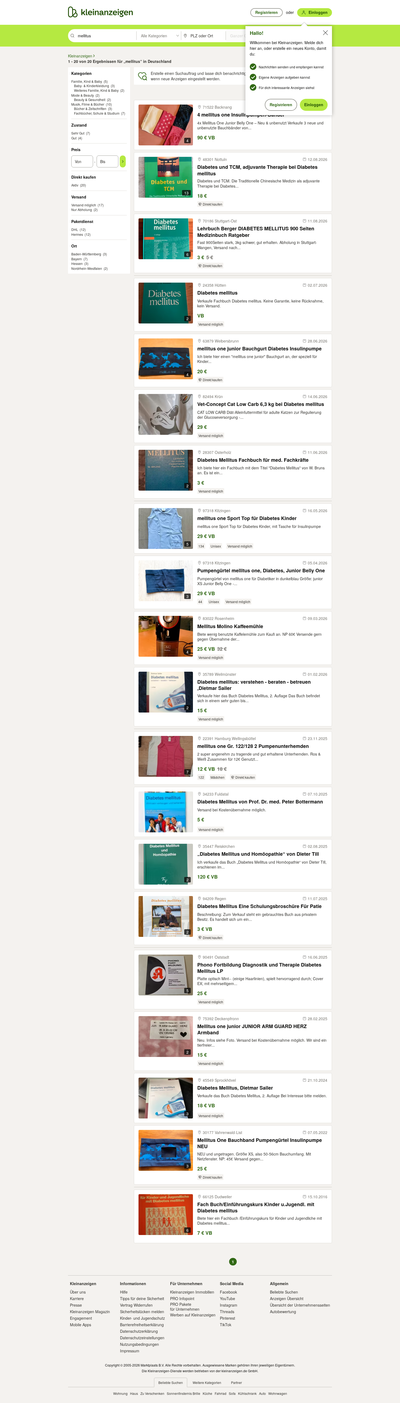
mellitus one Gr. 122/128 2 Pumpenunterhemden (253, 746)
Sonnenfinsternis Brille (183, 1393)
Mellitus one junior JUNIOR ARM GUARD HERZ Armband (252, 1029)
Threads (227, 1311)
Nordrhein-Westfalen (86, 268)
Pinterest (227, 1318)
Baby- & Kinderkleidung (91, 85)
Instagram (228, 1305)
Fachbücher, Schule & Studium (96, 113)
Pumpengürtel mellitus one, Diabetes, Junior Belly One (261, 570)
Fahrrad (220, 1393)
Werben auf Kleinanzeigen (193, 1315)
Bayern (76, 258)
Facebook (228, 1292)
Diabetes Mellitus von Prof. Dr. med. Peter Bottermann (260, 802)
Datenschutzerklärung (139, 1331)
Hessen (77, 263)
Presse (76, 1305)
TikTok (225, 1324)
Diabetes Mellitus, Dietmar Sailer (235, 1088)
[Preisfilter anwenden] (123, 161)
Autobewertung (283, 1311)
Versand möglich (83, 205)
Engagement (81, 1318)
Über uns (78, 1292)
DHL (74, 229)
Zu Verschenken (152, 1393)
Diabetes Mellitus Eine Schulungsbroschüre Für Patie (259, 906)
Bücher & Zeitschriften (90, 108)
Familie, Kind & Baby (86, 81)
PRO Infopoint (182, 1298)
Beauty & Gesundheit (89, 99)
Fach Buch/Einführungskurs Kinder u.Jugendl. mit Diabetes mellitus (255, 1207)
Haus (134, 1393)
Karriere (77, 1298)
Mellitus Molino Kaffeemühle (230, 626)
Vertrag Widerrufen (136, 1305)
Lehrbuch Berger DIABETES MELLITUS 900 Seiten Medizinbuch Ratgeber (255, 231)
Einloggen (313, 104)
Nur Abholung (81, 209)
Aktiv (74, 185)
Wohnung (120, 1393)
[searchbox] (106, 35)
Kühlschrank (247, 1393)
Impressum (129, 1350)
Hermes (77, 234)
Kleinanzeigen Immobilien (192, 1292)
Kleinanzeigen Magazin (90, 1311)
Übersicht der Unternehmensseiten (300, 1305)
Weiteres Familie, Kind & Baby (96, 90)
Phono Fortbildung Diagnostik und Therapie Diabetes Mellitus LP (259, 968)
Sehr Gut (77, 133)
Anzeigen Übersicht (286, 1298)
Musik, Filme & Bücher (87, 104)
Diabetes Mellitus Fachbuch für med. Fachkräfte (253, 460)
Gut (73, 138)
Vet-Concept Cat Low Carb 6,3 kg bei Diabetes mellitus (260, 404)
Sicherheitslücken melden (142, 1311)
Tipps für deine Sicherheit (142, 1298)
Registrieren (281, 104)
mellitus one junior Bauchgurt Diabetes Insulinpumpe (259, 349)
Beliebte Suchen (284, 1292)
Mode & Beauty (82, 95)
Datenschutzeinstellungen (142, 1337)
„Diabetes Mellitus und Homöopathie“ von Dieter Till (258, 854)
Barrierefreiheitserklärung (142, 1324)
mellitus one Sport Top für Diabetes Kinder (247, 518)
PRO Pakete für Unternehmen (184, 1307)
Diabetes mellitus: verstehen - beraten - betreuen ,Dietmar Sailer (254, 685)
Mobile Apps (80, 1324)
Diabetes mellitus (217, 293)
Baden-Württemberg (86, 254)
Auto (262, 1393)
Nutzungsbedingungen (139, 1344)
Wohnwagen (277, 1393)
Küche (207, 1393)
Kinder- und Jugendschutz (142, 1318)
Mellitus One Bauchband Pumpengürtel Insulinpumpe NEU (259, 1143)
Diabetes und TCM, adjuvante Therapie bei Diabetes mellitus (257, 170)
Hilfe (124, 1292)
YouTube (227, 1298)
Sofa (232, 1393)
